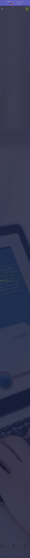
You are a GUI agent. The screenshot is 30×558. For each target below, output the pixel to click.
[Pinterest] (19, 2)
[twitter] (17, 2)
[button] (19, 3)
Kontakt (11, 2)
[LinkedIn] (23, 2)
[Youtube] (21, 2)
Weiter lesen (5, 281)
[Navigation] (2, 9)
